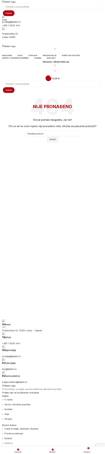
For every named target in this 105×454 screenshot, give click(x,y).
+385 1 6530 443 (11, 25)
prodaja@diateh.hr (11, 22)
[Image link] (9, 385)
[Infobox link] (52, 322)
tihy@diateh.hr (9, 369)
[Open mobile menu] (52, 41)
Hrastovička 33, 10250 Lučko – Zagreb (22, 330)
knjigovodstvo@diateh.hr (14, 382)
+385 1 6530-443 (11, 343)
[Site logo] (9, 1)
